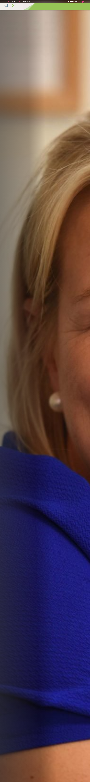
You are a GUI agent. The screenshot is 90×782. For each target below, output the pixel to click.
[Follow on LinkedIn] (83, 2)
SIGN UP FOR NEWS (71, 2)
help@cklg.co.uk (14, 1)
